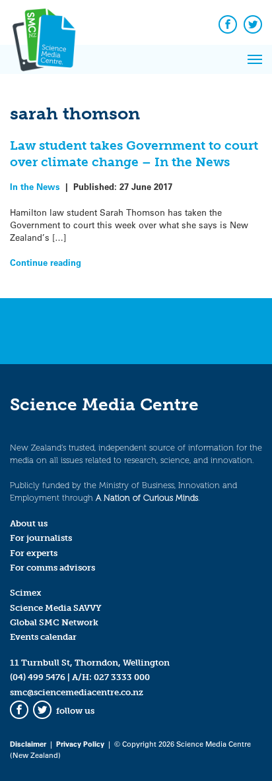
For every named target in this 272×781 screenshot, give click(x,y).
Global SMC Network (54, 622)
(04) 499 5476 (37, 677)
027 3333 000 (122, 677)
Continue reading (45, 262)
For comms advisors (52, 568)
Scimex (26, 593)
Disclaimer (28, 744)
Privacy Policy (80, 744)
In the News (35, 186)
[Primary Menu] (255, 59)
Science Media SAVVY (56, 608)
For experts (33, 553)
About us (29, 523)
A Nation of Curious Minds (147, 498)
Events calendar (43, 637)
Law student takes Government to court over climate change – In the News (134, 154)
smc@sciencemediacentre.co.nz (76, 692)
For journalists (41, 538)
